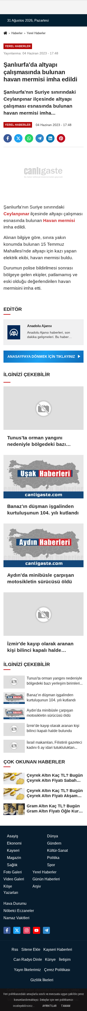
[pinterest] (61, 138)
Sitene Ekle (30, 949)
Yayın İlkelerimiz (27, 970)
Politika (53, 858)
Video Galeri (13, 879)
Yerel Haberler (36, 33)
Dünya (52, 836)
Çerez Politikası (57, 970)
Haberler (17, 33)
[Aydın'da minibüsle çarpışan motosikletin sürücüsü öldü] (43, 545)
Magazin (14, 858)
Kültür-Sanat (57, 850)
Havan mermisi (58, 220)
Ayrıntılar (49, 1006)
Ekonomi (14, 843)
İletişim (65, 959)
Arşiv (36, 886)
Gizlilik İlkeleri (41, 980)
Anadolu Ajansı (39, 326)
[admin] (46, 930)
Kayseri (13, 850)
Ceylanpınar (16, 213)
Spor (51, 865)
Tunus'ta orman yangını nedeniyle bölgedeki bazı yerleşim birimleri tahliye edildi (43, 441)
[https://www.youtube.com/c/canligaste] (36, 930)
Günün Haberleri (46, 879)
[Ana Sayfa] (5, 33)
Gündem (54, 843)
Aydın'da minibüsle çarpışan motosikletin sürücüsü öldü (40, 578)
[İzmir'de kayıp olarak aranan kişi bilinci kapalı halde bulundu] (43, 614)
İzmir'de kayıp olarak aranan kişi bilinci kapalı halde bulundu (40, 647)
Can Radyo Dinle (27, 959)
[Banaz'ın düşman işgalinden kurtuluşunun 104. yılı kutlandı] (43, 476)
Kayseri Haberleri (57, 949)
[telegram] (39, 138)
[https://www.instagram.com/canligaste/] (26, 930)
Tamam (65, 1006)
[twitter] (18, 138)
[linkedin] (50, 138)
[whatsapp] (29, 138)
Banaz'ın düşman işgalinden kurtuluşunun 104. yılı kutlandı (43, 509)
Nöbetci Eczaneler (18, 911)
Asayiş (12, 836)
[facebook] (7, 138)
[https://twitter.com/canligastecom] (16, 930)
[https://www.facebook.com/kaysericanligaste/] (6, 930)
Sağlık (12, 865)
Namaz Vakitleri (16, 918)
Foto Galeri (12, 872)
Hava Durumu (14, 903)
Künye (50, 959)
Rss (15, 949)
